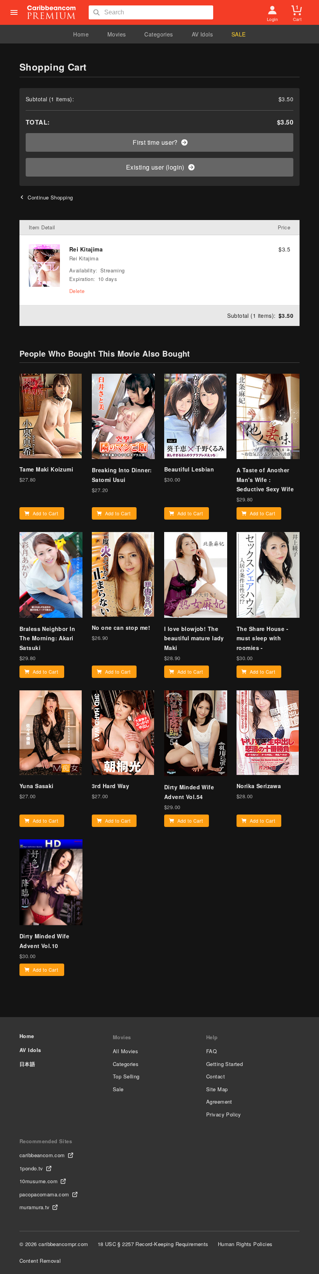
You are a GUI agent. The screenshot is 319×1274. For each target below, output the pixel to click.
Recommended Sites (45, 1141)
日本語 (27, 1064)
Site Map (217, 1089)
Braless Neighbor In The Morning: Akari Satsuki (47, 638)
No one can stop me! (121, 627)
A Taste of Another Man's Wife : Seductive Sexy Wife (265, 479)
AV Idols (202, 34)
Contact (215, 1076)
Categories (158, 34)
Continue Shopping (50, 197)
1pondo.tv (31, 1168)
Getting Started (224, 1064)
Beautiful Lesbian (189, 469)
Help (212, 1037)
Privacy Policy (223, 1114)
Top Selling (126, 1076)
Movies (116, 34)
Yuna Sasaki (36, 786)
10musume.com (38, 1181)
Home (81, 34)
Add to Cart (45, 513)
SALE (238, 34)
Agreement (219, 1101)
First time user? (155, 142)
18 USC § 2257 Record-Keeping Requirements (153, 1244)
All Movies (125, 1051)
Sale (118, 1089)
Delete (77, 291)
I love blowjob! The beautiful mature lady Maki (194, 638)
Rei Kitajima (86, 249)
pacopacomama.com (44, 1194)
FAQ (211, 1051)
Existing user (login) (155, 167)
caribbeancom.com (42, 1155)
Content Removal (40, 1260)
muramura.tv (34, 1207)
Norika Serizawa (259, 786)
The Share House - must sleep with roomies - (262, 638)
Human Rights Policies (245, 1244)
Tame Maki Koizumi (46, 469)
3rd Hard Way (110, 786)
